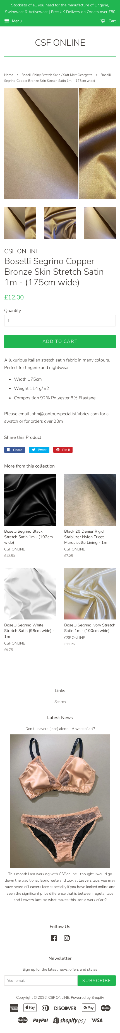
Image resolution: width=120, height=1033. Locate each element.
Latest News (60, 718)
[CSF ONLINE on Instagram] (67, 939)
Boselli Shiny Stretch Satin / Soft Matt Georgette (56, 75)
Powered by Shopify (87, 997)
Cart (111, 21)
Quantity (12, 311)
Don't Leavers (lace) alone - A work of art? (60, 728)
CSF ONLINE (60, 43)
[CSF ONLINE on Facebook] (54, 939)
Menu (16, 21)
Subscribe (96, 981)
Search (60, 701)
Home (8, 75)
